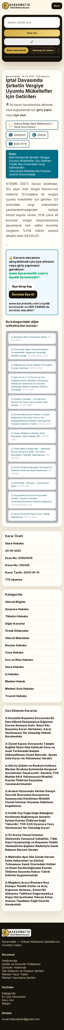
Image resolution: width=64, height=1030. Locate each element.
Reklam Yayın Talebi (15, 974)
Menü (57, 6)
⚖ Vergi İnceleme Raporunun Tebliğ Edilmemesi (30, 515)
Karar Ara (32, 33)
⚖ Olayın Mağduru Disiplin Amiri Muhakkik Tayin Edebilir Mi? (30, 436)
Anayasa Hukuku (17, 609)
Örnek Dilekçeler (17, 630)
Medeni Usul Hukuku (19, 688)
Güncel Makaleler (17, 638)
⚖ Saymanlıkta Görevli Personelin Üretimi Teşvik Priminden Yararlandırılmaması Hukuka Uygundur (31, 500)
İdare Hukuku (13, 76)
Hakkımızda (9, 960)
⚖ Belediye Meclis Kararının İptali (31, 339)
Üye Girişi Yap (22, 286)
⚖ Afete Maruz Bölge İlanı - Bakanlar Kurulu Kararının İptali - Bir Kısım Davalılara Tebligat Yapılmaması (31, 453)
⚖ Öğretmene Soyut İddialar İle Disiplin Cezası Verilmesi (31, 366)
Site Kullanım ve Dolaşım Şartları (23, 971)
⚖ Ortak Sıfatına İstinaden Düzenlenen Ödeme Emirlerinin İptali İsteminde (31, 470)
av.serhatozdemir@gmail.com (21, 1019)
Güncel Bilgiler (15, 602)
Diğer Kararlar (15, 623)
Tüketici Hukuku (16, 616)
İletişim (6, 1003)
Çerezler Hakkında (14, 967)
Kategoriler (9, 993)
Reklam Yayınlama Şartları (19, 977)
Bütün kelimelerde (16, 50)
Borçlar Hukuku (16, 645)
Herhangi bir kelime (43, 50)
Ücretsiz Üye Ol (23, 294)
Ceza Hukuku (14, 652)
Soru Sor (8, 1000)
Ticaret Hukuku (16, 696)
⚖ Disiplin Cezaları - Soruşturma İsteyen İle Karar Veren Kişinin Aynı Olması (29, 402)
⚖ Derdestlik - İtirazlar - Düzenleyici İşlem (30, 484)
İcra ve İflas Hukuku (19, 659)
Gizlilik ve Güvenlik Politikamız (21, 964)
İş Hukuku (12, 674)
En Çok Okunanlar (14, 996)
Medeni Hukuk (15, 681)
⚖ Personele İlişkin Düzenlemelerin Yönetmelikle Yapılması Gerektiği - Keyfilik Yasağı (29, 352)
